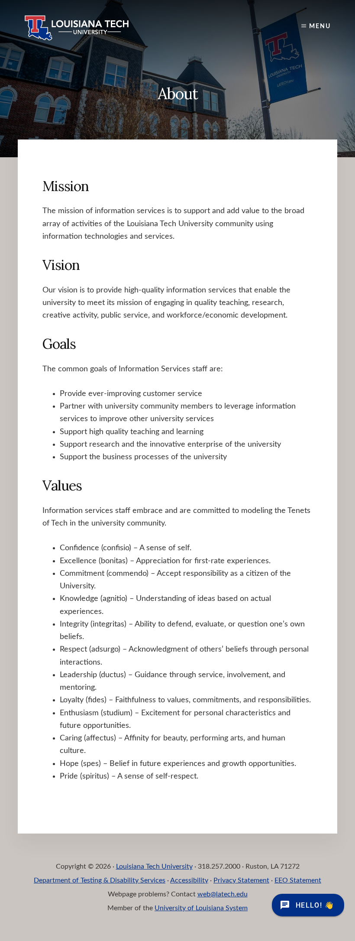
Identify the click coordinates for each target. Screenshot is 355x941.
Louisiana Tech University (154, 866)
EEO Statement (297, 880)
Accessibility (189, 880)
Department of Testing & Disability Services (99, 880)
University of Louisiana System (201, 908)
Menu (320, 26)
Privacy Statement (241, 880)
